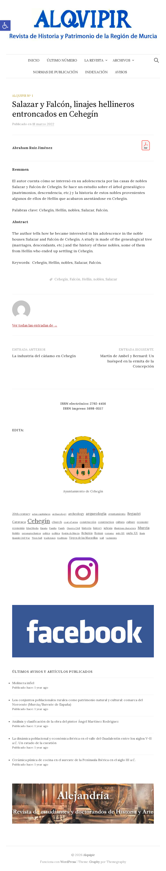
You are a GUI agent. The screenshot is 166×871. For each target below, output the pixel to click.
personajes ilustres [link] (31, 533)
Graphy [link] (94, 862)
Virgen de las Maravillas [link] (83, 537)
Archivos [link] (121, 60)
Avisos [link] (121, 72)
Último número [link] (62, 60)
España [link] (43, 528)
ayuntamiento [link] (117, 513)
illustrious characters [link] (125, 528)
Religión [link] (87, 533)
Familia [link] (52, 528)
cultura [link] (120, 522)
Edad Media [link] (32, 528)
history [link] (97, 528)
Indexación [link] (96, 72)
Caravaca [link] (19, 522)
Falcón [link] (75, 279)
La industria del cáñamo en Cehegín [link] (44, 356)
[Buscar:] (156, 60)
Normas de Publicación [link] (55, 72)
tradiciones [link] (49, 538)
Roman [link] (98, 533)
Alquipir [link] (89, 855)
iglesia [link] (108, 528)
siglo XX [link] (132, 533)
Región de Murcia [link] (71, 533)
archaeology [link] (59, 513)
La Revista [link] (93, 60)
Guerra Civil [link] (73, 528)
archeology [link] (76, 514)
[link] (5, 25)
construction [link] (106, 522)
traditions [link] (62, 538)
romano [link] (109, 533)
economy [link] (142, 522)
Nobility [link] (16, 533)
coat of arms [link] (71, 522)
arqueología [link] (96, 513)
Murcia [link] (143, 528)
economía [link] (18, 528)
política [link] (56, 533)
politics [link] (46, 533)
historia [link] (86, 528)
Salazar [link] (111, 279)
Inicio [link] (33, 60)
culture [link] (130, 522)
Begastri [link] (133, 513)
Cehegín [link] (61, 279)
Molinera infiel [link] (23, 683)
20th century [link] (21, 514)
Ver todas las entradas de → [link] (34, 325)
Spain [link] (142, 533)
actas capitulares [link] (41, 513)
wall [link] (102, 537)
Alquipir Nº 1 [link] (22, 96)
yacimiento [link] (111, 538)
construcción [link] (88, 522)
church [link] (57, 522)
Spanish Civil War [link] (21, 538)
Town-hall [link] (37, 538)
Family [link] (61, 528)
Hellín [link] (87, 279)
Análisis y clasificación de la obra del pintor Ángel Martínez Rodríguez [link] (65, 721)
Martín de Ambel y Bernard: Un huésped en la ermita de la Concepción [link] (127, 361)
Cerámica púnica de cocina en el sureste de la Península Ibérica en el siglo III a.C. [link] (74, 760)
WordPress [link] (68, 862)
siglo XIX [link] (120, 533)
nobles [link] (98, 279)
